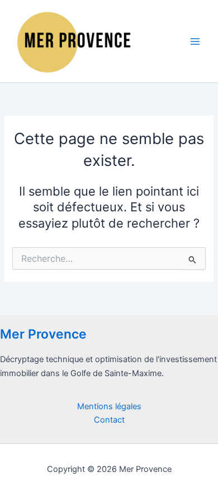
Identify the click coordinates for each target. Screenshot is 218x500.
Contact (109, 420)
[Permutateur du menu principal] (195, 41)
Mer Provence (43, 334)
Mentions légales (109, 406)
